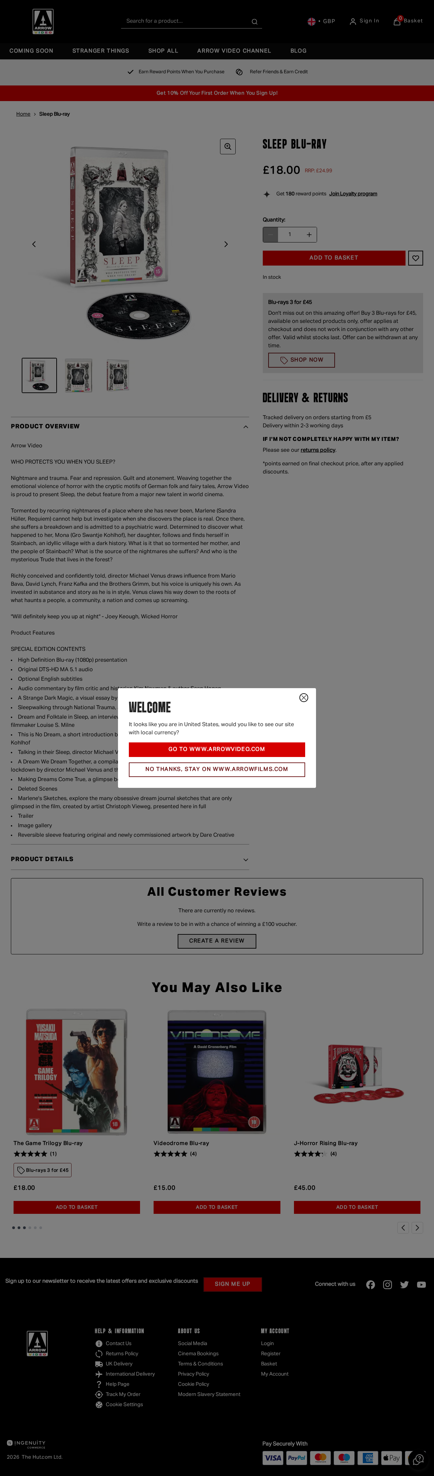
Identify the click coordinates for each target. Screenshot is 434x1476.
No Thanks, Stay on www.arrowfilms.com (216, 769)
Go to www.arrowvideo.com (217, 749)
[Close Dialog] (304, 698)
